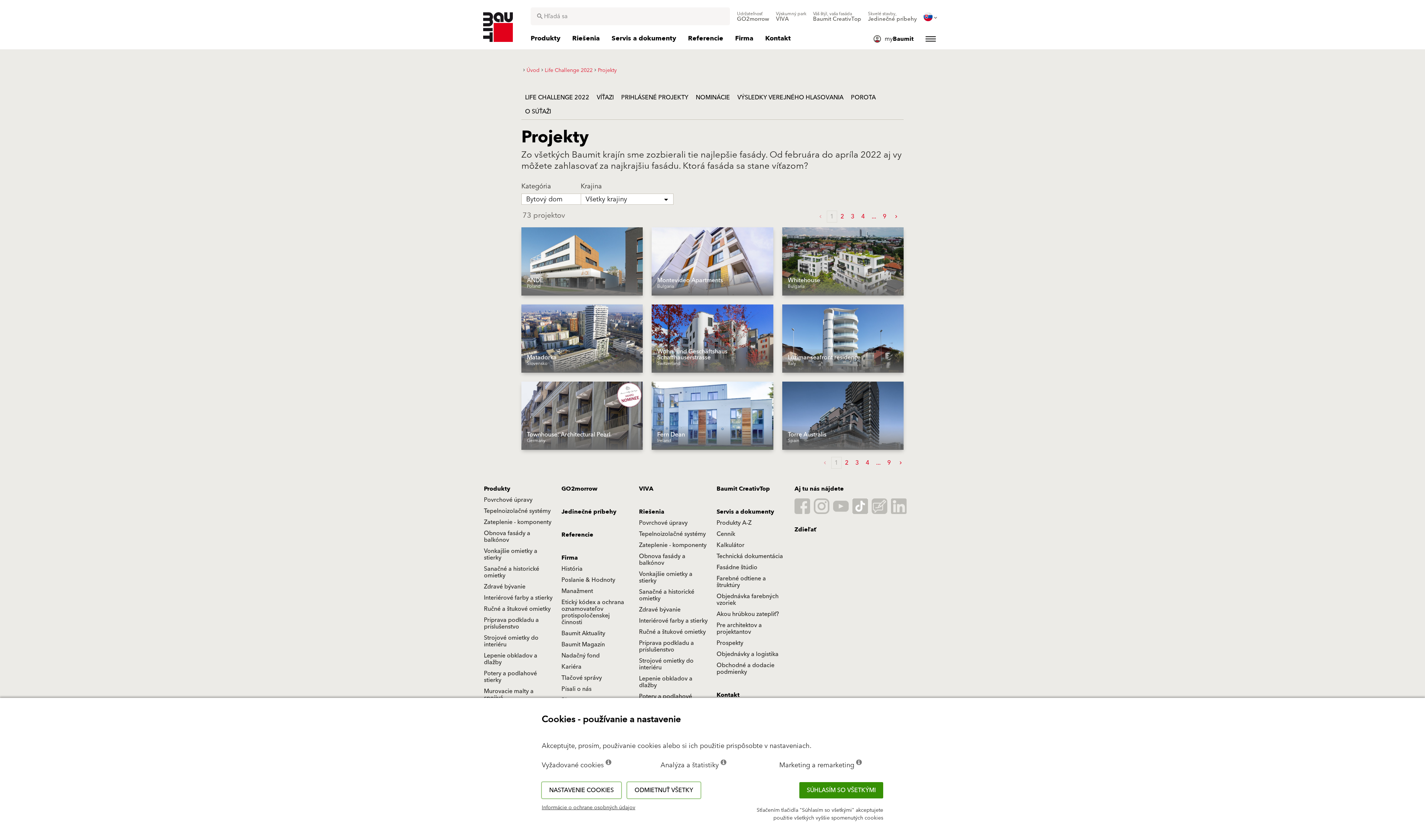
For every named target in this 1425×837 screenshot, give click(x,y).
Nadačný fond (580, 655)
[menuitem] (753, 16)
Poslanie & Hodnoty (588, 580)
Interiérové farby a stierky (518, 598)
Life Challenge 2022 (557, 97)
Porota (863, 97)
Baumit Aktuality (583, 633)
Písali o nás (576, 689)
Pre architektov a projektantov (739, 628)
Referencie (577, 535)
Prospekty (730, 643)
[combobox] (630, 16)
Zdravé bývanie (504, 586)
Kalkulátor (730, 545)
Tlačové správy (581, 678)
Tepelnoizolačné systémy (517, 511)
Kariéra (571, 667)
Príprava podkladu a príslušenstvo (511, 623)
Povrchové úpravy (508, 500)
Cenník (726, 534)
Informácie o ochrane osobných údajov (588, 807)
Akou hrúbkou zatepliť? (748, 614)
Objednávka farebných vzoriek (748, 599)
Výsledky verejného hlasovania (790, 97)
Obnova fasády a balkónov (507, 536)
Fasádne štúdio (737, 567)
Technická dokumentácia (750, 556)
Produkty (497, 489)
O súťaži (538, 111)
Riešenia (651, 512)
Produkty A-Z (734, 523)
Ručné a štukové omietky (517, 609)
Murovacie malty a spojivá (509, 694)
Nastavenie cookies (581, 790)
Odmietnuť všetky (664, 790)
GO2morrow (579, 489)
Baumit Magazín (583, 644)
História (572, 569)
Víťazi (605, 97)
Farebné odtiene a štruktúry (741, 581)
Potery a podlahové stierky (510, 676)
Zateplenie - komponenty (517, 522)
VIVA (646, 489)
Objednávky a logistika (748, 654)
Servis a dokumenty (745, 512)
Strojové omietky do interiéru (511, 641)
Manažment (577, 591)
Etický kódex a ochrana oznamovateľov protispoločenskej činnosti (592, 612)
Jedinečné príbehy (588, 512)
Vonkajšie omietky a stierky (510, 554)
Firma (569, 558)
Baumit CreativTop (743, 489)
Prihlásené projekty (654, 97)
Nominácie (713, 97)
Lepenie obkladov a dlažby (510, 659)
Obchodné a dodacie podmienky (745, 668)
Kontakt (728, 695)
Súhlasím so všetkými (841, 790)
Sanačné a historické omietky (511, 572)
